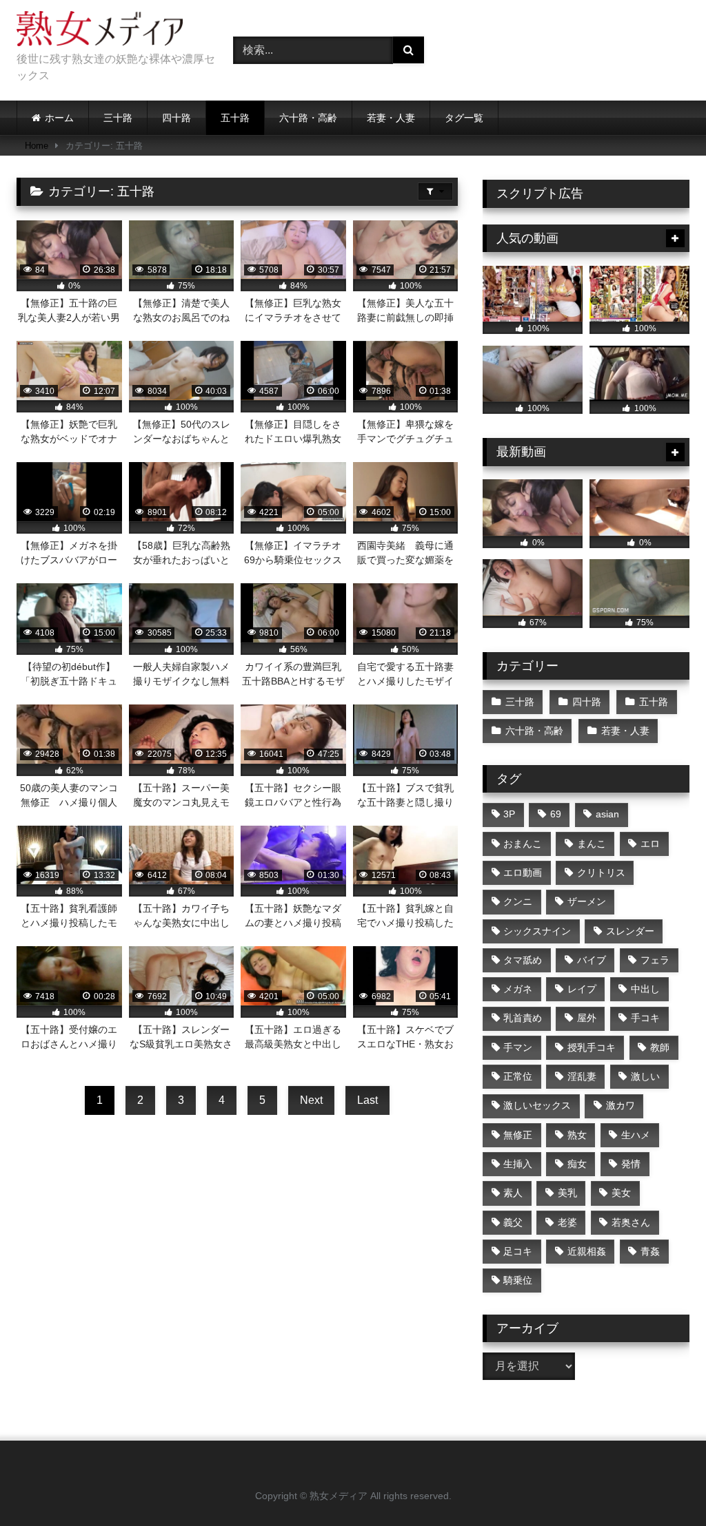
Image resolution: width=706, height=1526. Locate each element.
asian (607, 813)
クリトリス (601, 872)
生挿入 (517, 1163)
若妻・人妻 (391, 117)
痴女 (577, 1163)
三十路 (117, 117)
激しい (645, 1076)
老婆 (567, 1222)
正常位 (517, 1076)
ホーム (59, 117)
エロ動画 (522, 872)
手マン (517, 1047)
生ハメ (635, 1134)
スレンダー (630, 931)
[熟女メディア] (109, 31)
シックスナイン (537, 931)
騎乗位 (517, 1280)
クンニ (517, 901)
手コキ (645, 1017)
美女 (621, 1192)
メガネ (517, 988)
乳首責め (522, 1017)
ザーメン (586, 901)
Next (311, 1100)
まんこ (591, 843)
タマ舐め (522, 959)
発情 (631, 1163)
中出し (645, 988)
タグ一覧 (464, 117)
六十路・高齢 (308, 117)
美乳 (567, 1192)
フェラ (655, 959)
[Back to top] (663, 1485)
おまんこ (522, 843)
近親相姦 (586, 1251)
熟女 (577, 1134)
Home (36, 145)
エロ (650, 843)
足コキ (517, 1251)
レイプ (581, 988)
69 (555, 813)
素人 (513, 1192)
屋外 (586, 1017)
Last (367, 1100)
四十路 (176, 117)
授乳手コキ (591, 1047)
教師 (659, 1047)
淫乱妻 (581, 1076)
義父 (513, 1222)
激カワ (620, 1105)
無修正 (517, 1134)
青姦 (650, 1251)
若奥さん (631, 1222)
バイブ (591, 959)
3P (509, 813)
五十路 (235, 117)
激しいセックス (537, 1105)
